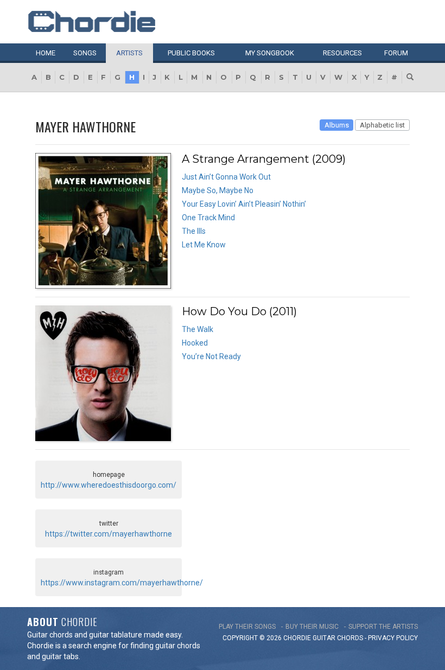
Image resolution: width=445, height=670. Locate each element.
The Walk (197, 329)
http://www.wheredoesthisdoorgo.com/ (108, 485)
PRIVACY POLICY (393, 638)
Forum (396, 53)
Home (45, 53)
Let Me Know (204, 244)
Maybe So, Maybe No (217, 190)
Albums (337, 125)
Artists (129, 53)
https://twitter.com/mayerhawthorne (108, 533)
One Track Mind (208, 217)
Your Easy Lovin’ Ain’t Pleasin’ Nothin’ (244, 204)
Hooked (195, 343)
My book (269, 53)
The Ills (194, 231)
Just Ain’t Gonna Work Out (226, 177)
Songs (85, 53)
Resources (342, 53)
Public (191, 53)
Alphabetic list (382, 125)
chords (350, 638)
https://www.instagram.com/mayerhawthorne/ (122, 582)
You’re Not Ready (211, 356)
